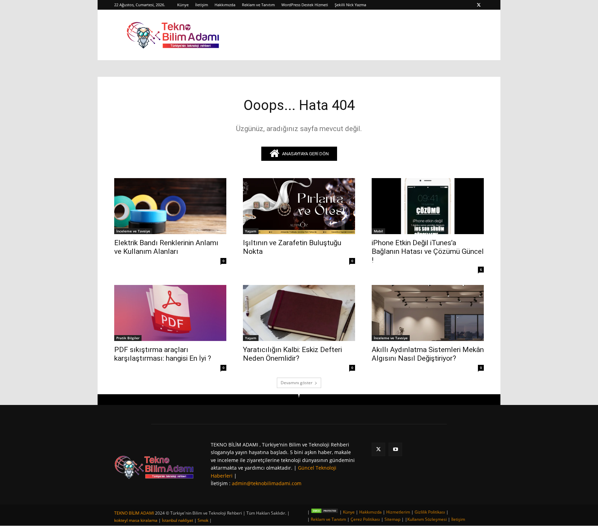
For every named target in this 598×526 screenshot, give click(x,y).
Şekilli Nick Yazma (350, 4)
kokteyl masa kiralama (135, 520)
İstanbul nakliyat (177, 520)
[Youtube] (395, 449)
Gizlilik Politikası (430, 512)
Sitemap (392, 519)
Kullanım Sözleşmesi (427, 519)
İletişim (201, 4)
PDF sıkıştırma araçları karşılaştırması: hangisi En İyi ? (162, 353)
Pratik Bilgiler (127, 337)
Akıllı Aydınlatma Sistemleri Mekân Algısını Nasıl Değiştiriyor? (428, 353)
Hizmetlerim (398, 512)
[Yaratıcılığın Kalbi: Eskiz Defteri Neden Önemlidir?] (299, 313)
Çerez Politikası (365, 519)
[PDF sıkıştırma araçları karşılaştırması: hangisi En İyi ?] (170, 313)
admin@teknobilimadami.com (266, 483)
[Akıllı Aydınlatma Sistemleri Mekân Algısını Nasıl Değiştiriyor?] (428, 313)
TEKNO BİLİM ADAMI (134, 513)
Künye (183, 4)
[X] (478, 5)
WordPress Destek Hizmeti (304, 4)
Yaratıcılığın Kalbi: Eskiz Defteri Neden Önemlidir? (292, 353)
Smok (203, 520)
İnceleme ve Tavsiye (133, 231)
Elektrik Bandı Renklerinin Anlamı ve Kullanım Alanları (166, 247)
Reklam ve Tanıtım (258, 4)
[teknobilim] (154, 467)
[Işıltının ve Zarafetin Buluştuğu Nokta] (299, 206)
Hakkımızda (225, 4)
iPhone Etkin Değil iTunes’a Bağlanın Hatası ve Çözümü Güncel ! (428, 251)
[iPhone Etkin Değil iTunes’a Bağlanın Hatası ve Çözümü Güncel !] (428, 206)
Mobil (378, 231)
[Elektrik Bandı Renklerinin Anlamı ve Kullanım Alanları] (170, 206)
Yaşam (250, 231)
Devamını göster (296, 383)
